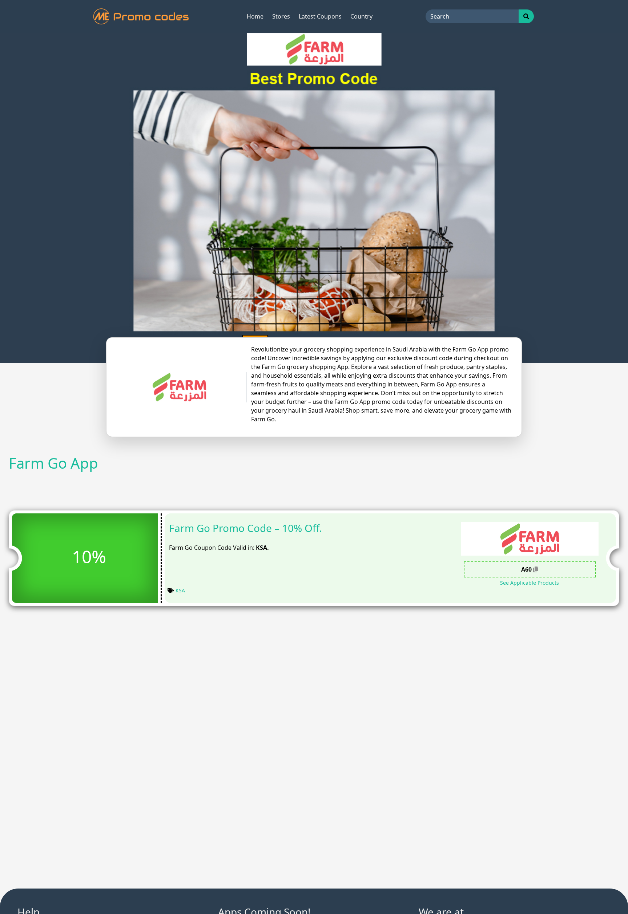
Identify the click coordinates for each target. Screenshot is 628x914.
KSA (180, 590)
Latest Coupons (320, 16)
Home (255, 16)
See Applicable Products (529, 582)
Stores (281, 16)
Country (361, 16)
